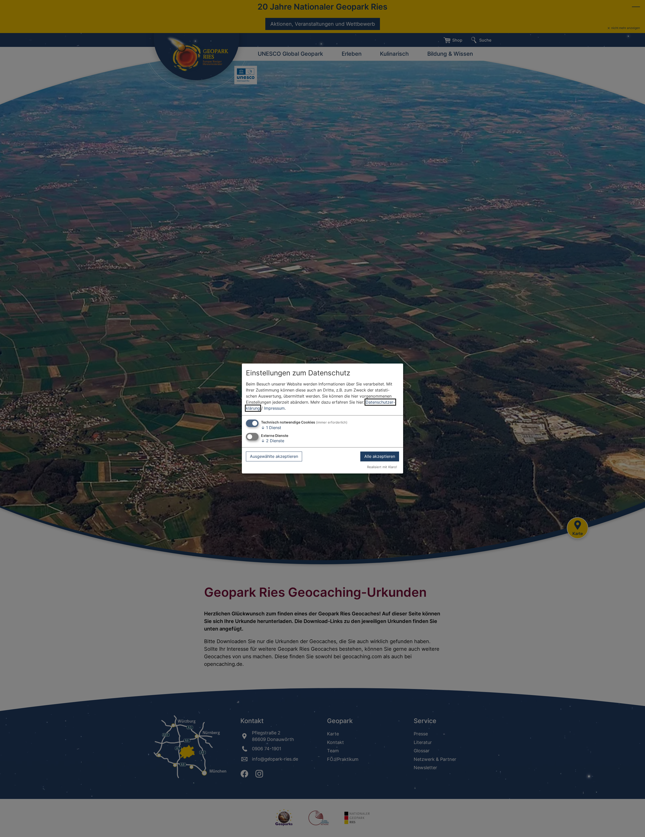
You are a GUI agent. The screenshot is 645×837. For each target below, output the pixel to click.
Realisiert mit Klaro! (382, 467)
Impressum (274, 408)
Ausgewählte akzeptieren (274, 456)
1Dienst (271, 427)
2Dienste (272, 440)
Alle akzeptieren (379, 456)
